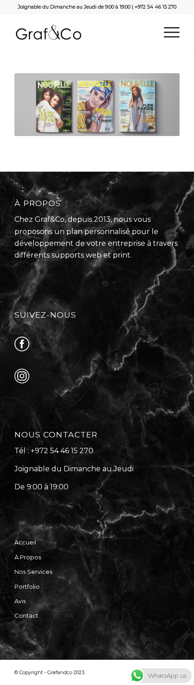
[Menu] (167, 32)
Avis (20, 601)
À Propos (27, 557)
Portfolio (27, 586)
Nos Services (33, 571)
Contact (26, 615)
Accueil (25, 542)
